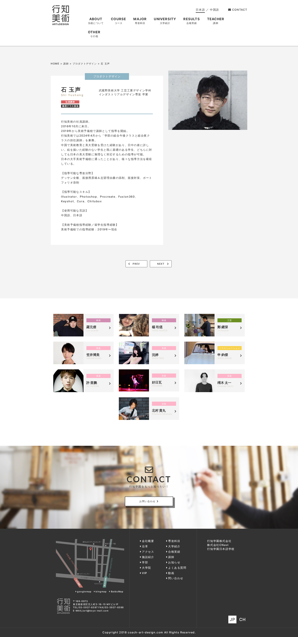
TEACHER (215, 20)
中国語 (214, 9)
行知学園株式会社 (219, 541)
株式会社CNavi (218, 545)
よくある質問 (177, 567)
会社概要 (148, 541)
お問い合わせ (147, 501)
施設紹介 (148, 557)
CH (242, 619)
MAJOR (140, 20)
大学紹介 (174, 546)
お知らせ (174, 562)
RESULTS (191, 20)
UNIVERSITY (165, 20)
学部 (145, 562)
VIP (144, 573)
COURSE (118, 20)
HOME (55, 63)
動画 (171, 573)
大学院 (146, 567)
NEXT (160, 263)
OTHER (94, 34)
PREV (136, 263)
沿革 (145, 546)
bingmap (101, 591)
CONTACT (239, 9)
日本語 (200, 9)
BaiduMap (117, 591)
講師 (66, 63)
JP (232, 619)
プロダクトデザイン (85, 63)
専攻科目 (174, 541)
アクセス (148, 551)
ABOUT (96, 20)
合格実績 (174, 551)
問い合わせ (175, 578)
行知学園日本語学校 (220, 549)
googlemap (84, 591)
